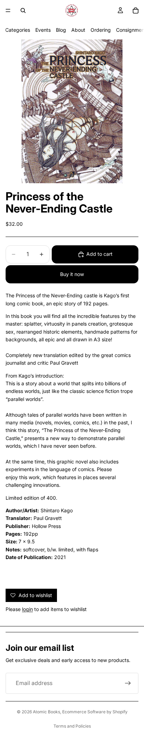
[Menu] (8, 10)
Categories (17, 30)
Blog (61, 30)
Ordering (101, 30)
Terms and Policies (72, 726)
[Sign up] (128, 683)
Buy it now (72, 274)
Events (43, 30)
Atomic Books (46, 711)
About (78, 30)
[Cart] (135, 10)
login (27, 609)
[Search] (23, 10)
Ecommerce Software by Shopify (95, 711)
